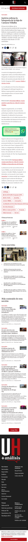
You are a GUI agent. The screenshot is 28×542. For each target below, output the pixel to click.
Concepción (17, 200)
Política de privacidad (6, 536)
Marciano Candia (18, 342)
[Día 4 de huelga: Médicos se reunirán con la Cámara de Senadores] (23, 307)
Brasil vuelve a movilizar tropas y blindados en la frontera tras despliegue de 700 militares (15, 284)
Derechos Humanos (8, 206)
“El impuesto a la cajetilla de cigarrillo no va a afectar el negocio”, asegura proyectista (9, 223)
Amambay (4, 176)
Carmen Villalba (20, 81)
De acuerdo (14, 539)
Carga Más (14, 430)
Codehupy (5, 191)
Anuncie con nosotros (19, 467)
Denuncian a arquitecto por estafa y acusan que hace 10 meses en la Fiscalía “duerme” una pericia (14, 277)
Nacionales (4, 14)
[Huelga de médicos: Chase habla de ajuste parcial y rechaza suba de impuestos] (23, 233)
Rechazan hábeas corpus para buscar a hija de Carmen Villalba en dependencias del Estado (12, 162)
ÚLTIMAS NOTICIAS (18, 8)
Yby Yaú (16, 212)
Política (3, 220)
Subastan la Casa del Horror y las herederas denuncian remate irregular (14, 264)
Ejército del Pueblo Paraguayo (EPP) (12, 194)
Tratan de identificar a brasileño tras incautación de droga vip (9, 389)
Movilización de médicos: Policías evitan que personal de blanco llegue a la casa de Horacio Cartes (15, 291)
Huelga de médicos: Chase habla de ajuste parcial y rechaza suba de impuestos (8, 235)
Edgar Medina (17, 401)
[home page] (14, 2)
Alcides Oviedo (5, 83)
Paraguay (21, 209)
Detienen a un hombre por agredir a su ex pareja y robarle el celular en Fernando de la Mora (12, 410)
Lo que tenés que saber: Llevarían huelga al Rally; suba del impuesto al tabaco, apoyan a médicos (11, 369)
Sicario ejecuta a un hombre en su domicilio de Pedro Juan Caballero (9, 331)
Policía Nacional (7, 212)
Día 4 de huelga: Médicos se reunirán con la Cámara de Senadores (8, 310)
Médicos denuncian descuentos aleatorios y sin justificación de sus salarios (13, 270)
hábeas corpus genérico (9, 209)
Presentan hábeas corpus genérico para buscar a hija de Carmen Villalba (13, 103)
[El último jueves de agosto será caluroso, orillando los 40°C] (23, 348)
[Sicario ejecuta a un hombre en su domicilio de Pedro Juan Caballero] (23, 330)
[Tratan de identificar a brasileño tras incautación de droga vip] (23, 386)
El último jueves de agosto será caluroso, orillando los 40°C (8, 349)
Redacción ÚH (15, 227)
